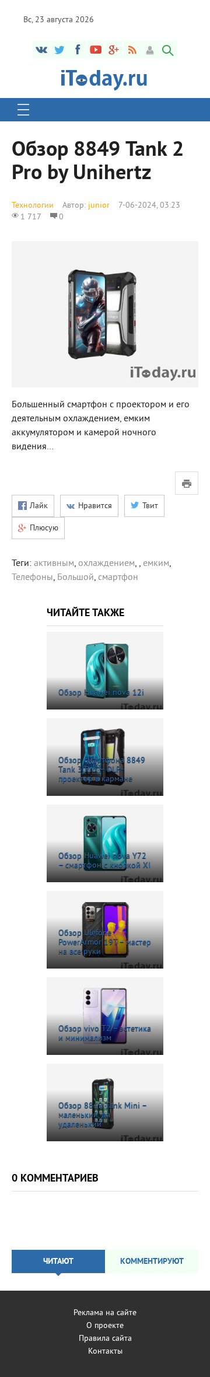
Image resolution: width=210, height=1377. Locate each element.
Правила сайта (105, 1339)
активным (54, 563)
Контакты (105, 1352)
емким (156, 563)
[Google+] (114, 49)
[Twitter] (59, 49)
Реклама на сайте (105, 1313)
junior (99, 206)
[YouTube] (95, 49)
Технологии (33, 206)
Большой (75, 577)
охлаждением (106, 563)
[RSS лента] (132, 49)
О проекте (105, 1326)
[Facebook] (77, 49)
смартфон (118, 577)
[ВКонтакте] (41, 49)
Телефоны (32, 577)
